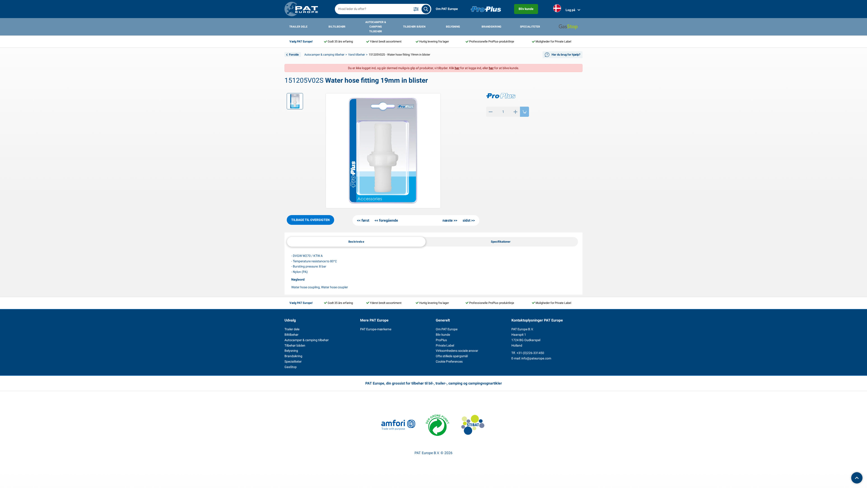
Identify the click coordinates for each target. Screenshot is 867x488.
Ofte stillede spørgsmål (452, 356)
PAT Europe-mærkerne (375, 329)
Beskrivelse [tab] (356, 241)
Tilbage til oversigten (310, 220)
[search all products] (426, 9)
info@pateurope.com (536, 358)
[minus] (490, 112)
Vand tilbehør (356, 54)
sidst (466, 220)
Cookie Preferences (449, 361)
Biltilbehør (337, 26)
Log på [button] (570, 10)
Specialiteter (530, 26)
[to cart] (524, 112)
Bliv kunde (526, 9)
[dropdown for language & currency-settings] (557, 9)
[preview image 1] (295, 101)
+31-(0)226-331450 (530, 353)
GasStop (290, 367)
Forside (294, 54)
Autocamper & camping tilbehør (375, 27)
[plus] (515, 112)
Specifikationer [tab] (500, 241)
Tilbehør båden (414, 26)
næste (448, 220)
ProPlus (441, 340)
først (365, 220)
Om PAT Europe (447, 9)
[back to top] (856, 477)
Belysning (453, 26)
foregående (388, 220)
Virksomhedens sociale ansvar (457, 350)
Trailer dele (298, 26)
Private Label (445, 345)
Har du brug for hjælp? (566, 54)
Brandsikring (491, 26)
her (457, 68)
